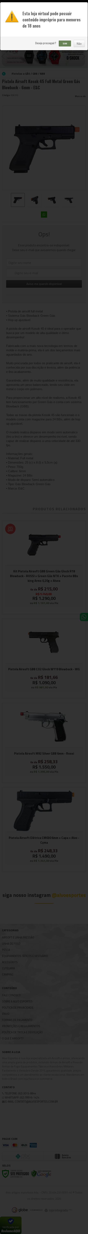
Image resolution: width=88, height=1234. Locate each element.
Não (79, 43)
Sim (65, 43)
